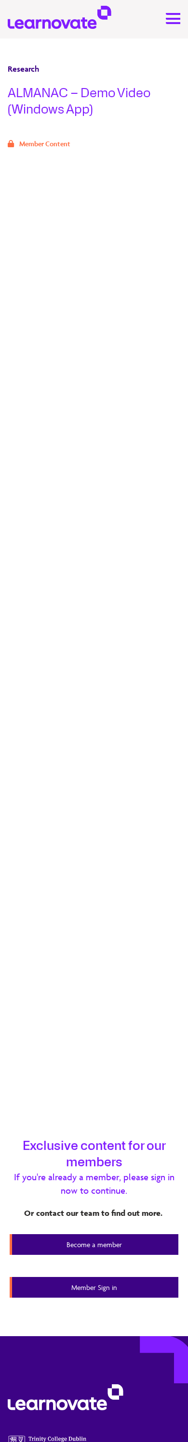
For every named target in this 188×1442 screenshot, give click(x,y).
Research (23, 69)
